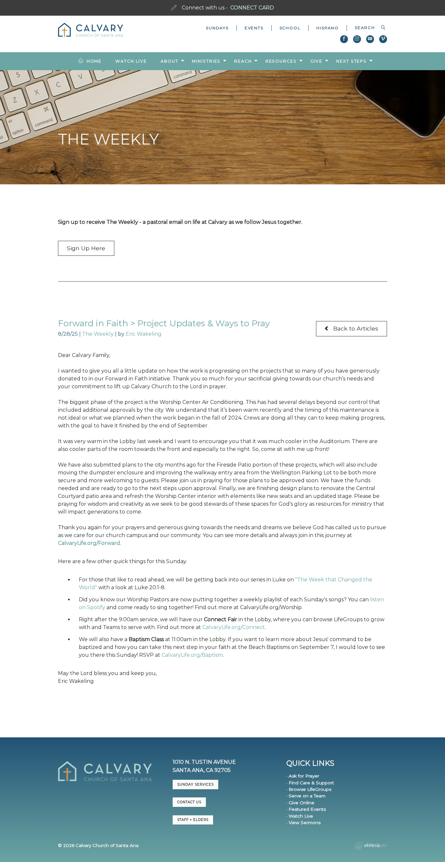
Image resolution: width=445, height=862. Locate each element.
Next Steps (351, 61)
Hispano (327, 27)
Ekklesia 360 (370, 846)
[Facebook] (344, 39)
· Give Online (300, 802)
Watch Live (131, 61)
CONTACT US (189, 802)
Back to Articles (355, 328)
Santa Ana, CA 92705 (202, 770)
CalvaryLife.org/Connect (233, 627)
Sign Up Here (86, 248)
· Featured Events (306, 809)
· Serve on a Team (305, 795)
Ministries (206, 61)
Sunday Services (195, 784)
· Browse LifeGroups (308, 789)
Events (254, 27)
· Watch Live (299, 816)
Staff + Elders (192, 820)
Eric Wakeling (144, 334)
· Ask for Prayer (302, 775)
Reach (242, 61)
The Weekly (98, 334)
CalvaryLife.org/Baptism (192, 655)
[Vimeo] (383, 39)
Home (94, 61)
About (169, 61)
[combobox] (367, 28)
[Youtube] (370, 39)
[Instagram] (357, 39)
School (290, 27)
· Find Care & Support (310, 782)
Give (316, 61)
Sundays (217, 27)
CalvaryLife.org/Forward (89, 543)
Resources (281, 61)
